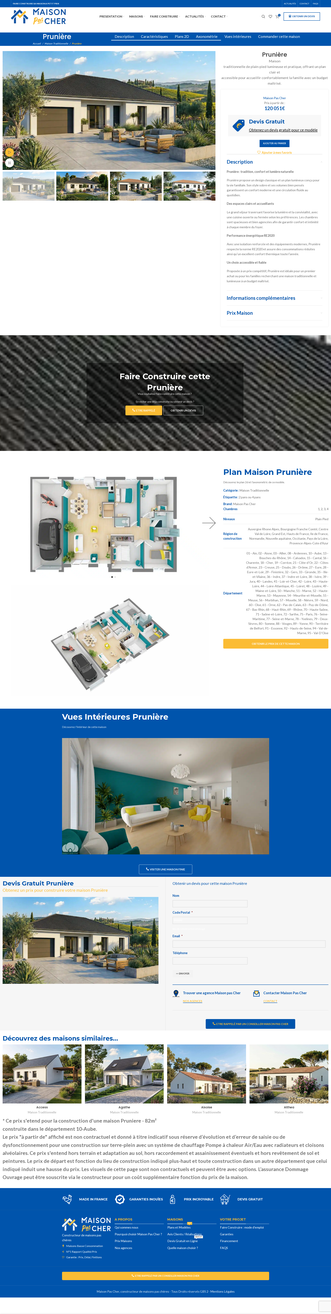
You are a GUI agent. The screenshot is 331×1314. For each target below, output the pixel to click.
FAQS (224, 1248)
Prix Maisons (123, 1241)
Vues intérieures (237, 36)
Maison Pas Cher (274, 98)
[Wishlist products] (270, 16)
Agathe (124, 1107)
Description (124, 36)
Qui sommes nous (126, 1227)
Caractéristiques (154, 36)
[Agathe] (124, 1073)
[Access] (42, 1073)
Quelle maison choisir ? (182, 1248)
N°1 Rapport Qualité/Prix (81, 1251)
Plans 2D (182, 36)
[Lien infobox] (86, 1199)
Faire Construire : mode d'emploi (242, 1227)
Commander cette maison (279, 36)
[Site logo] (38, 16)
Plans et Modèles (179, 1226)
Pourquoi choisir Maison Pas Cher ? (138, 1234)
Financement (229, 1241)
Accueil (37, 43)
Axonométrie (207, 36)
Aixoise (206, 1107)
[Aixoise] (206, 1073)
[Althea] (289, 1073)
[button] (112, 577)
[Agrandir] (9, 162)
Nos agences (123, 1248)
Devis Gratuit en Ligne (184, 1240)
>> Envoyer (182, 973)
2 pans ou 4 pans (250, 497)
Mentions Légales (222, 1291)
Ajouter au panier (274, 143)
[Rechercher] (263, 16)
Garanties (226, 1234)
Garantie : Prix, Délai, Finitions (84, 1257)
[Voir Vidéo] (9, 152)
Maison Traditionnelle (56, 43)
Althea (289, 1107)
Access (42, 1107)
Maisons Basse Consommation (84, 1245)
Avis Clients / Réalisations (184, 1234)
